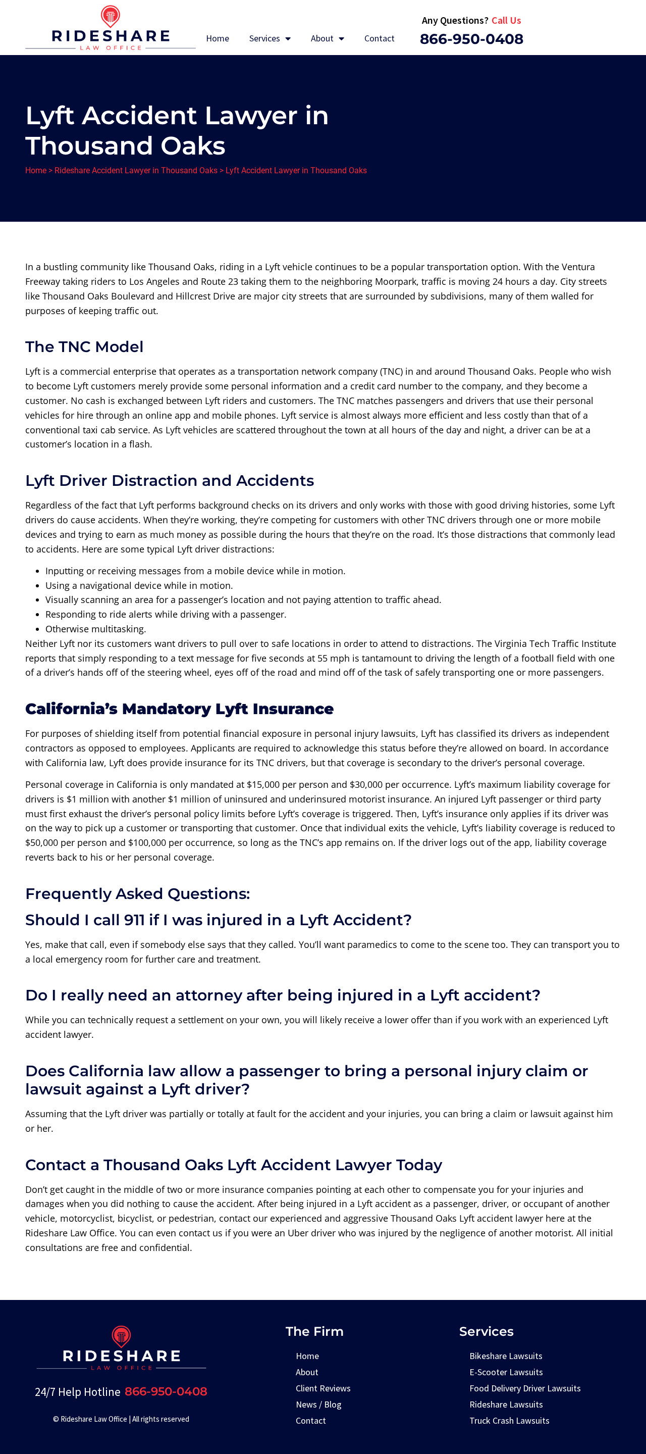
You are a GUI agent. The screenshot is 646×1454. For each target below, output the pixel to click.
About (322, 38)
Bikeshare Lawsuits (506, 1356)
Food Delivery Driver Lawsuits (525, 1388)
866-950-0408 (471, 38)
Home (217, 38)
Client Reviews (323, 1388)
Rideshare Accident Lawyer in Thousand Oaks (136, 170)
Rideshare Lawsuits (506, 1404)
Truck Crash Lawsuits (509, 1420)
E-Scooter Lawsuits (506, 1372)
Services (264, 38)
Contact (379, 38)
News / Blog (319, 1404)
